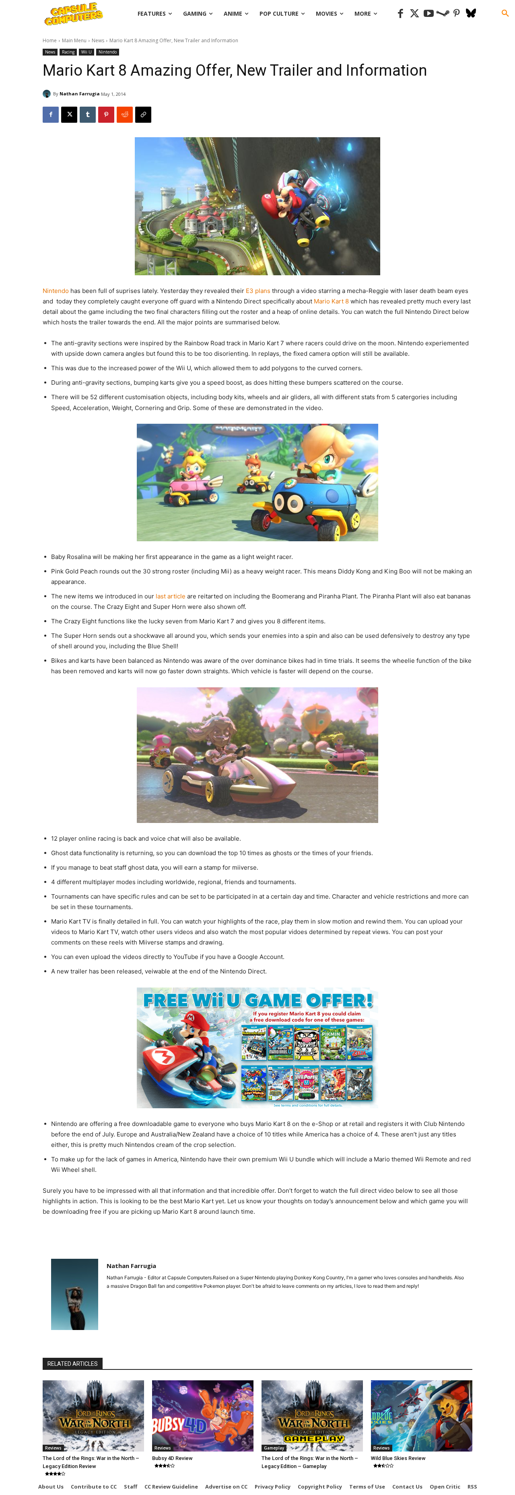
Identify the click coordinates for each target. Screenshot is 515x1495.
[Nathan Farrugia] (48, 94)
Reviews (53, 1448)
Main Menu (74, 40)
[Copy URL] (143, 115)
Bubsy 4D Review (172, 1458)
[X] (69, 115)
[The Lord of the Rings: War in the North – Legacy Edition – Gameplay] (312, 1415)
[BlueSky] (471, 14)
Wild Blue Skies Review (398, 1458)
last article (170, 596)
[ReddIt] (125, 115)
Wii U (86, 52)
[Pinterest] (457, 14)
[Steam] (443, 14)
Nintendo (108, 52)
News (98, 40)
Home (50, 40)
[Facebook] (401, 14)
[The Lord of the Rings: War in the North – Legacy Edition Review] (93, 1415)
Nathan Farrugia (80, 94)
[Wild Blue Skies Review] (421, 1415)
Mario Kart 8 (331, 301)
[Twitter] (415, 14)
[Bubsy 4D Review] (202, 1415)
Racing (68, 52)
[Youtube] (429, 14)
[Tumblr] (88, 115)
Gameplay (274, 1448)
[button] (505, 13)
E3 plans (258, 291)
